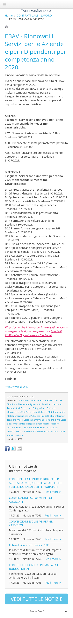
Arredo (58, 404)
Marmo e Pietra (24, 431)
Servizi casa (43, 431)
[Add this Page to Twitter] (13, 448)
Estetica (28, 419)
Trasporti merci (15, 419)
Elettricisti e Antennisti (28, 427)
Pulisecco (35, 415)
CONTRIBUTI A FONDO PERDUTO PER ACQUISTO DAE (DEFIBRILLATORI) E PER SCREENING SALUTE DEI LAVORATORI (35, 483)
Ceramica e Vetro (45, 400)
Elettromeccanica (16, 423)
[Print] (6, 26)
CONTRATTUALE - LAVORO (34, 15)
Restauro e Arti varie (55, 419)
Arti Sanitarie (49, 408)
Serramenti (38, 419)
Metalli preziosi (15, 415)
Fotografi (37, 408)
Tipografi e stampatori (37, 423)
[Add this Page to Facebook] (7, 448)
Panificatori (48, 404)
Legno (26, 415)
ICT (34, 431)
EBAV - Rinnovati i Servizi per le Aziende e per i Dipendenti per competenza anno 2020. (35, 51)
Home (9, 15)
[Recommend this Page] (19, 448)
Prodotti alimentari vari (53, 415)
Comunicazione (27, 400)
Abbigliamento (33, 404)
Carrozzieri (26, 408)
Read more (52, 492)
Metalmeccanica (56, 412)
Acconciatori (13, 408)
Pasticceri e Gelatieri (36, 412)
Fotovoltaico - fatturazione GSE (29, 545)
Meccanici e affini (16, 412)
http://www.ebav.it (16, 386)
